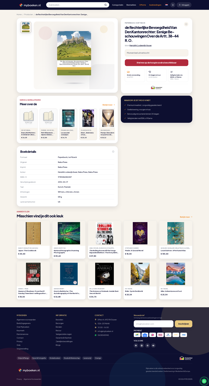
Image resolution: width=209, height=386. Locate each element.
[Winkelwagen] (172, 4)
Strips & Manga (23, 358)
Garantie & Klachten (64, 338)
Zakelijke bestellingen (64, 341)
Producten (28, 14)
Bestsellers (131, 5)
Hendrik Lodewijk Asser (140, 45)
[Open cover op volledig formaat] (25, 27)
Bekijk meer (108, 105)
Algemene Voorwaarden (32, 379)
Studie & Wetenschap (72, 358)
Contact (20, 338)
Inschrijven (183, 323)
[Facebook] (136, 345)
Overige (98, 358)
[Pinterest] (147, 345)
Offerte (142, 5)
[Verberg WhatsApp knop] (200, 381)
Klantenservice (22, 334)
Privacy (19, 341)
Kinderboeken (55, 358)
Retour (58, 330)
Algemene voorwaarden (26, 320)
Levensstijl (87, 358)
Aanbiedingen (155, 5)
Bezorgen (60, 323)
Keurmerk (20, 330)
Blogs (58, 345)
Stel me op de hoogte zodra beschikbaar (157, 62)
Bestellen (59, 320)
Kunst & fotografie (39, 358)
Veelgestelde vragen (64, 334)
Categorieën (117, 5)
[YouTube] (153, 345)
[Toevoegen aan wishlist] (186, 24)
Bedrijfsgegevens (24, 323)
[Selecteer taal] (166, 4)
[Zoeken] (105, 5)
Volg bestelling (22, 349)
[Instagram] (142, 345)
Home (19, 14)
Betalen (59, 327)
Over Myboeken (23, 327)
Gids (18, 345)
